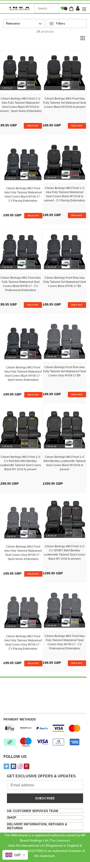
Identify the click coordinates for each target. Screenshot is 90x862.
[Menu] (84, 8)
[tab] (45, 811)
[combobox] (46, 8)
